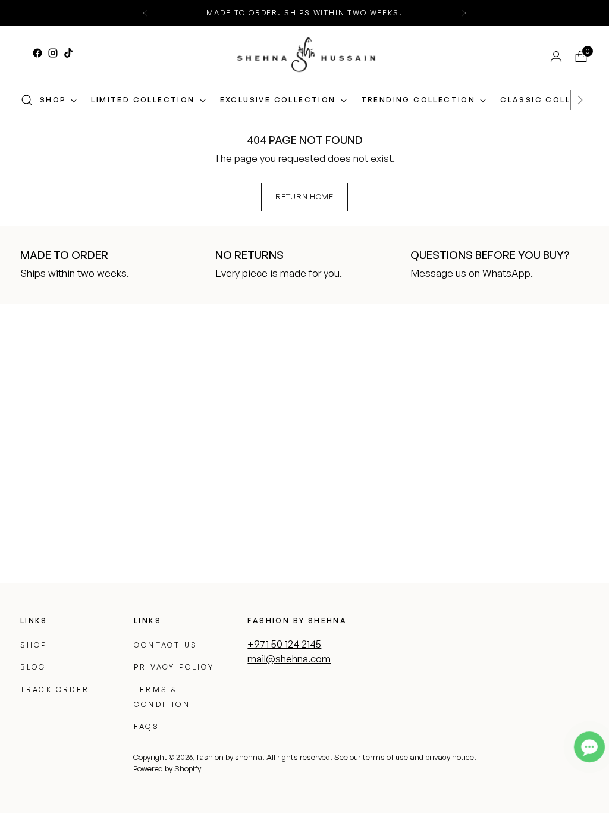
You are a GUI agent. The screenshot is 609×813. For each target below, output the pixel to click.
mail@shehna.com (289, 658)
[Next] (464, 13)
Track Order (54, 689)
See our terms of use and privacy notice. (405, 757)
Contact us (165, 644)
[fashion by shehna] (306, 54)
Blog (33, 666)
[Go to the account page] (551, 56)
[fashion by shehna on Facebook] (37, 53)
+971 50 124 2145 (284, 643)
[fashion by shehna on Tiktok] (68, 53)
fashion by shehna (229, 757)
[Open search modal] (27, 100)
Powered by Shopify (167, 768)
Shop (34, 644)
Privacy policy (174, 666)
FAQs (146, 726)
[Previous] (145, 13)
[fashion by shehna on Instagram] (53, 53)
